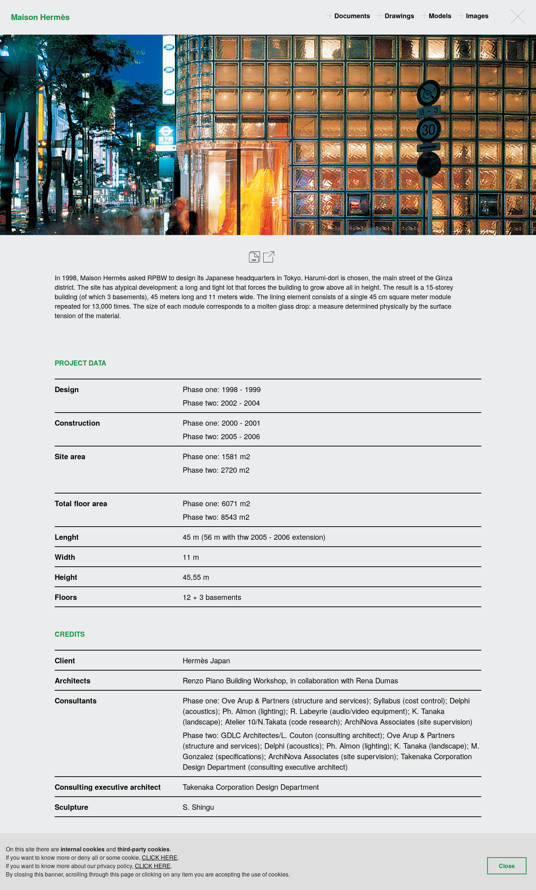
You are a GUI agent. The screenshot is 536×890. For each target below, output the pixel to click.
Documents (352, 15)
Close (507, 866)
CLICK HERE (160, 857)
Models (440, 15)
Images (477, 15)
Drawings (399, 15)
